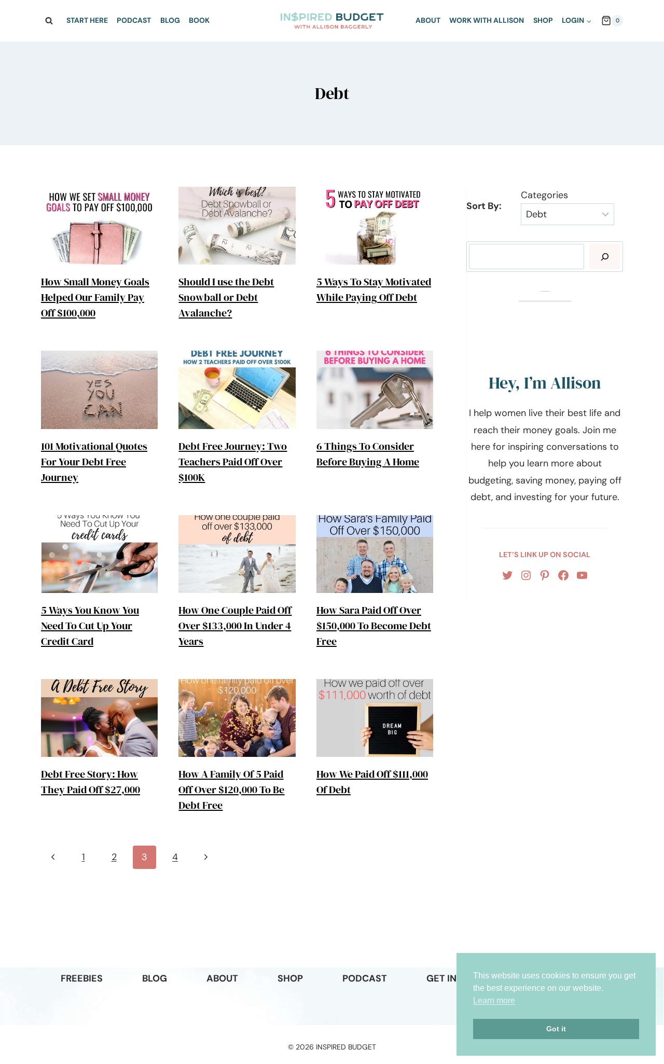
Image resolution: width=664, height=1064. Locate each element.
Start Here (87, 20)
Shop (543, 20)
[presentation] (99, 226)
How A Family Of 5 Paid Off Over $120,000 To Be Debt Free (231, 789)
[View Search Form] (49, 21)
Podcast (134, 20)
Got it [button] (556, 1029)
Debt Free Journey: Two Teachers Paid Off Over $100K (232, 462)
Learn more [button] (494, 1000)
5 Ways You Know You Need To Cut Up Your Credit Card (90, 625)
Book (199, 20)
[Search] (604, 256)
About (428, 20)
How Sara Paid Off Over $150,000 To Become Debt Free (373, 625)
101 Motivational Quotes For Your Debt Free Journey (94, 462)
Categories (544, 195)
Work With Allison (486, 20)
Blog (170, 20)
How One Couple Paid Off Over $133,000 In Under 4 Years (235, 625)
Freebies (82, 978)
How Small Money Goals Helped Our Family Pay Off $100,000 (95, 297)
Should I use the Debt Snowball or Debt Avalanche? (226, 297)
